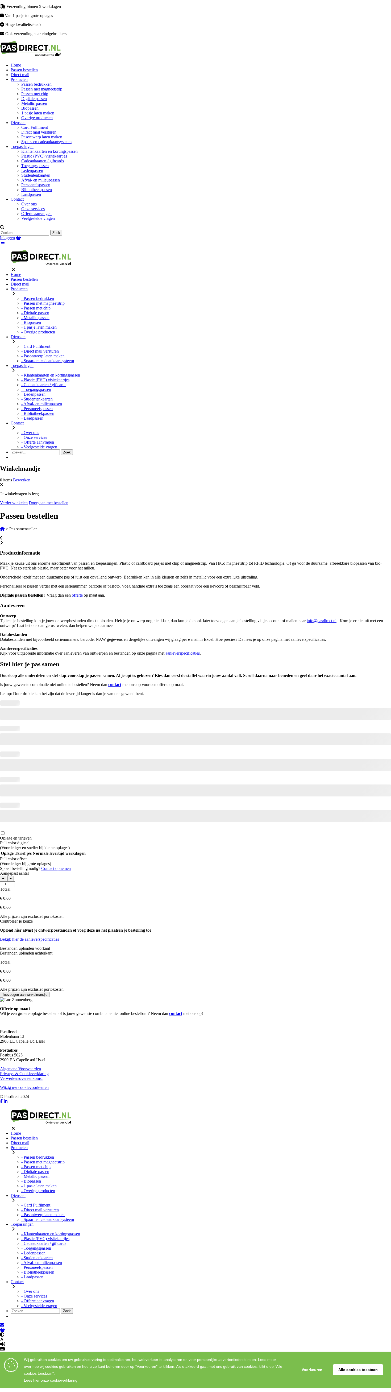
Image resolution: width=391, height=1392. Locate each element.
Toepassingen (22, 146)
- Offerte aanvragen (37, 442)
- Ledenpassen (33, 394)
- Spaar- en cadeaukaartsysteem (47, 360)
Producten (19, 79)
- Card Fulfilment (35, 346)
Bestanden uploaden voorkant (25, 948)
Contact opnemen (56, 868)
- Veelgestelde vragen (39, 447)
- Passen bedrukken (37, 298)
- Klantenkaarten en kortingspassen (50, 375)
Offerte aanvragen (36, 213)
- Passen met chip (36, 308)
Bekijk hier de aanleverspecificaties (29, 939)
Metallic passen (34, 103)
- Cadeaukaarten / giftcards (43, 384)
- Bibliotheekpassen (37, 413)
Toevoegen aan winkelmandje (24, 995)
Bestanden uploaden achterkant (26, 953)
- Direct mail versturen (40, 351)
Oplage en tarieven (16, 838)
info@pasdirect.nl (321, 620)
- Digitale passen (35, 313)
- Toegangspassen (36, 389)
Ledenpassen (32, 170)
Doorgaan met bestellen (48, 503)
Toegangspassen (35, 165)
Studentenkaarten (35, 175)
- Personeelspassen (37, 408)
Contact (17, 199)
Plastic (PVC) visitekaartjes (44, 156)
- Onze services (34, 437)
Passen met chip (34, 94)
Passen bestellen (24, 70)
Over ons (29, 204)
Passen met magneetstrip (41, 89)
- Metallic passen (35, 317)
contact (114, 684)
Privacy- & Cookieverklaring (24, 1073)
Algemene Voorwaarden (20, 1069)
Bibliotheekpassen (36, 189)
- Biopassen (31, 322)
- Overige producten (38, 332)
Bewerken (21, 480)
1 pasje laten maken (37, 113)
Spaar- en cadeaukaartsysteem (46, 141)
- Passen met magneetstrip (43, 303)
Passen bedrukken (36, 84)
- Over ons (30, 432)
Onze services (33, 208)
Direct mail (20, 74)
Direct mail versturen (38, 132)
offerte (77, 595)
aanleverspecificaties (182, 653)
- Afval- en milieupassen (41, 404)
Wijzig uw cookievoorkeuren (24, 1087)
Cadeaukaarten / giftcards (42, 161)
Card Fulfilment (34, 127)
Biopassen (30, 108)
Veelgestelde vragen (38, 218)
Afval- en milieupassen (40, 180)
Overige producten (37, 117)
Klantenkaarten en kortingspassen (49, 151)
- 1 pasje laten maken (39, 327)
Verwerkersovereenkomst (21, 1078)
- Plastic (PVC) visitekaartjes (45, 380)
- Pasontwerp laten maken (43, 356)
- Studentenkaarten (37, 399)
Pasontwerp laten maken (41, 137)
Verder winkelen (14, 503)
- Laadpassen (32, 418)
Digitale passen (34, 98)
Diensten (18, 122)
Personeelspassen (35, 185)
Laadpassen (31, 194)
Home (16, 65)
